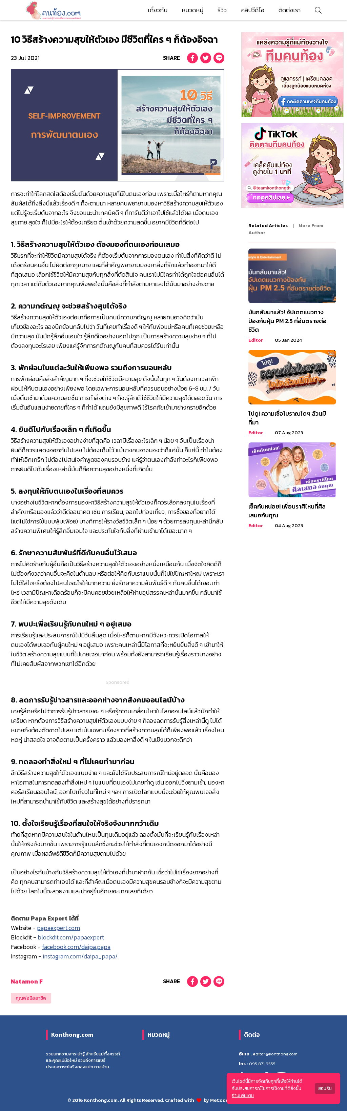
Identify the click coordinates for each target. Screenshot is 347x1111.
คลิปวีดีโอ (252, 10)
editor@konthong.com (275, 1054)
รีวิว (222, 10)
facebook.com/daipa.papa (76, 947)
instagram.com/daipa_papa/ (80, 956)
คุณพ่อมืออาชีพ (31, 998)
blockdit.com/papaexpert (71, 937)
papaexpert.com (58, 928)
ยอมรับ (325, 1088)
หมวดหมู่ (192, 10)
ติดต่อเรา (290, 10)
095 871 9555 (262, 1063)
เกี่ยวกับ (157, 10)
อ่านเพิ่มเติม (243, 1095)
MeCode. (220, 1100)
